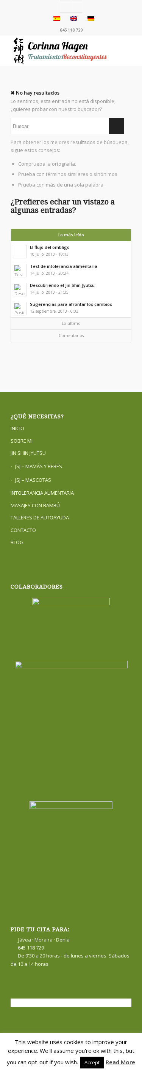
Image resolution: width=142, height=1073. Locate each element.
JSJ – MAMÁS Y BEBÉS (38, 466)
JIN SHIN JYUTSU (28, 452)
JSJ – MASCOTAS (33, 479)
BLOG (17, 542)
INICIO (17, 428)
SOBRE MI (22, 440)
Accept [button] (92, 1062)
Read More (120, 1062)
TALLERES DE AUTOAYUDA (40, 517)
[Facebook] (65, 6)
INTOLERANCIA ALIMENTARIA (42, 492)
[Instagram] (76, 6)
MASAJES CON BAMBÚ (35, 505)
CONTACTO (23, 530)
